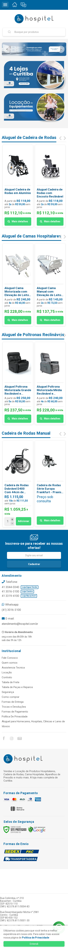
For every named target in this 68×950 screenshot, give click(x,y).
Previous (6, 49)
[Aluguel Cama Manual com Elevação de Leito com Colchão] (50, 284)
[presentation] (60, 138)
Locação (7, 672)
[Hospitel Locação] (34, 18)
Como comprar (10, 697)
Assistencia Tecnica (13, 667)
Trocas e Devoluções (14, 706)
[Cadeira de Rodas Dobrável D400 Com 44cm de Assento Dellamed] (18, 484)
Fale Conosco (10, 657)
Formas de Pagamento (15, 711)
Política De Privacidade (15, 716)
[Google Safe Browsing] (37, 829)
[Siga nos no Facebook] (4, 738)
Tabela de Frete (10, 682)
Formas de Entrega (13, 701)
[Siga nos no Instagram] (11, 739)
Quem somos (9, 662)
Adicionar (23, 521)
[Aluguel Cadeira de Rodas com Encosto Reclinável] (50, 186)
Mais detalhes (20, 221)
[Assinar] (34, 564)
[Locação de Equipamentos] (34, 107)
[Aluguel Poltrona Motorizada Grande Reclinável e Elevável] (18, 383)
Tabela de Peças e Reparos (17, 687)
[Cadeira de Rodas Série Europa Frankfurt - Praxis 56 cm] (50, 483)
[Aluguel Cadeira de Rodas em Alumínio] (18, 186)
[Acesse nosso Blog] (19, 739)
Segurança (8, 692)
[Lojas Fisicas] (34, 74)
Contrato (7, 677)
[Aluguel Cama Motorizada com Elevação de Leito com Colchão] (18, 284)
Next (61, 49)
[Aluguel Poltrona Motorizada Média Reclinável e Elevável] (50, 383)
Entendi (34, 943)
